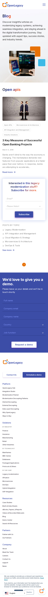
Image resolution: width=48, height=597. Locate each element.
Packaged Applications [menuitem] (10, 463)
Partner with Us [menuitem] (7, 534)
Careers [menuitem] (5, 556)
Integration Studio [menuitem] (8, 391)
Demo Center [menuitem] (7, 520)
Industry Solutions (11, 135)
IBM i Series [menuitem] (6, 456)
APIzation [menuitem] (5, 478)
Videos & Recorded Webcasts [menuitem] (13, 513)
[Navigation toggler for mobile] (44, 5)
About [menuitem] (4, 549)
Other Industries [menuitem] (8, 445)
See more (7, 250)
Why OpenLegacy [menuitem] (9, 412)
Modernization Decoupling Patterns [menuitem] (15, 398)
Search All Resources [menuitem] (10, 523)
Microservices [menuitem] (7, 481)
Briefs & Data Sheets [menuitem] (9, 506)
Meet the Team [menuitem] (8, 552)
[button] (14, 593)
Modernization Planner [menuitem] (10, 395)
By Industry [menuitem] (7, 427)
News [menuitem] (4, 566)
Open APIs (8, 125)
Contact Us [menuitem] (6, 559)
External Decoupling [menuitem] (9, 405)
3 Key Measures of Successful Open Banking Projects (22, 142)
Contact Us (11, 375)
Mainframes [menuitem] (6, 452)
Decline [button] (29, 592)
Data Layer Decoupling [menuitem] (10, 409)
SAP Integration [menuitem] (8, 492)
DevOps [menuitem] (5, 485)
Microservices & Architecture (27, 125)
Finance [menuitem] (5, 431)
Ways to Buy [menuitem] (6, 416)
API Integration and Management (16, 130)
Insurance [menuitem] (5, 434)
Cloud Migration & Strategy (17, 237)
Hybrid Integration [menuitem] (8, 488)
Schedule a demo (34, 375)
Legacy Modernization (15, 229)
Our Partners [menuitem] (6, 538)
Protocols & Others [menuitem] (9, 466)
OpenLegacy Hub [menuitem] (8, 388)
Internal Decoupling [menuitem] (9, 402)
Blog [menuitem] (4, 516)
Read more (7, 172)
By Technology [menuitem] (8, 448)
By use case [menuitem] (7, 470)
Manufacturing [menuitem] (7, 438)
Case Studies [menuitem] (7, 502)
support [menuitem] (5, 563)
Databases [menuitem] (6, 459)
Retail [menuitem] (4, 441)
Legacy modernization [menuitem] (10, 474)
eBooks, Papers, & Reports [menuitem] (12, 509)
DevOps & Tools (12, 245)
